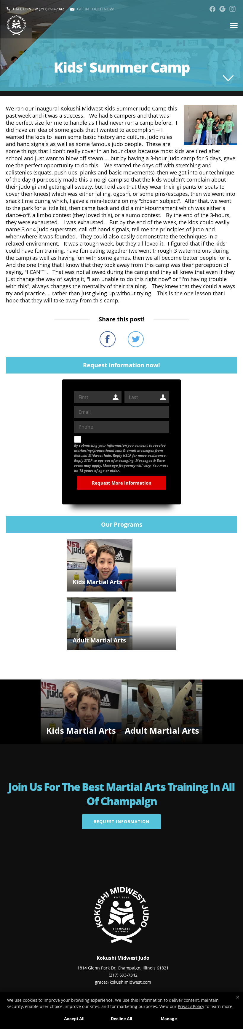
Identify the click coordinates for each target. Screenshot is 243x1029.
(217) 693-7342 (51, 9)
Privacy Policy (191, 1006)
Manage (169, 1018)
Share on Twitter (135, 339)
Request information (121, 821)
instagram (232, 9)
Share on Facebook (107, 339)
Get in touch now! (95, 9)
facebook (212, 9)
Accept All (74, 1018)
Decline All (121, 1018)
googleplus (222, 9)
